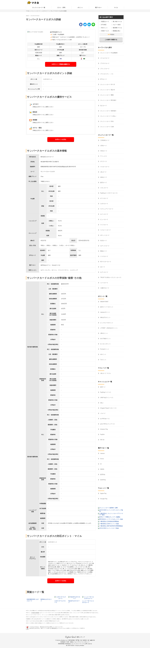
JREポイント (104, 333)
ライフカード (104, 224)
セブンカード (104, 272)
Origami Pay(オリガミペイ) (108, 408)
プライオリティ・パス (106, 74)
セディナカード (104, 246)
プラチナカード (104, 63)
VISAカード (103, 151)
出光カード (103, 240)
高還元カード (105, 21)
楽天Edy (102, 474)
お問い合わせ (88, 643)
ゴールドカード (104, 58)
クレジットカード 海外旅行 (108, 111)
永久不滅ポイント (105, 338)
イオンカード (104, 188)
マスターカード (104, 166)
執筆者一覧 (86, 640)
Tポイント (103, 359)
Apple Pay (103, 493)
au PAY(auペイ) (104, 418)
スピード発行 (117, 24)
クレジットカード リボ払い (108, 116)
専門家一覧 (79, 640)
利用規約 (63, 642)
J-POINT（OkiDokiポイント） (109, 328)
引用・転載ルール (71, 642)
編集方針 (92, 640)
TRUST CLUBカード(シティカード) (110, 277)
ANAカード (103, 177)
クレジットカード (35, 11)
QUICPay (103, 480)
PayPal (102, 434)
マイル (116, 7)
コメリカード (104, 282)
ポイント (80, 7)
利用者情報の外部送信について (66, 643)
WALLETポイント (105, 317)
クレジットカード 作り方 (107, 84)
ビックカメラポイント (106, 323)
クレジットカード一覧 (38, 7)
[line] (93, 24)
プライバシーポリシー (83, 642)
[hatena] (89, 24)
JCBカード (103, 145)
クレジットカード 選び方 (107, 90)
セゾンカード (104, 214)
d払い (102, 403)
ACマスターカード (105, 261)
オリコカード (104, 198)
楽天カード (103, 182)
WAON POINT (104, 301)
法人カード (103, 105)
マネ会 (27, 11)
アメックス (103, 156)
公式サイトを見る (60, 139)
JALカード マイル (105, 373)
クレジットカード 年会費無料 (109, 53)
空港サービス (105, 31)
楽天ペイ (102, 387)
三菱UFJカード (104, 288)
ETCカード (103, 79)
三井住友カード (104, 140)
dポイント (103, 354)
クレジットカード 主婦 (107, 126)
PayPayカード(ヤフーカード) (108, 193)
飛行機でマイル (117, 28)
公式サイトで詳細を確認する (61, 64)
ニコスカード (104, 256)
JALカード (103, 172)
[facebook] (81, 24)
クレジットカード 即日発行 (108, 100)
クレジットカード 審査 (107, 95)
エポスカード (45, 11)
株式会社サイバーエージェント (59, 628)
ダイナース (103, 161)
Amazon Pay (104, 429)
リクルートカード (105, 230)
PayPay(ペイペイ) (105, 392)
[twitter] (85, 24)
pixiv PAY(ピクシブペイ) (107, 424)
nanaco (102, 453)
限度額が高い (117, 31)
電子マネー (98, 7)
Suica (102, 458)
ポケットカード (104, 235)
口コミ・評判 (61, 7)
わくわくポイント (105, 344)
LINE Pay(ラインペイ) (106, 397)
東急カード (103, 251)
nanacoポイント (105, 312)
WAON (102, 469)
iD (101, 464)
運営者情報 (71, 640)
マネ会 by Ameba (35, 612)
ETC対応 (103, 24)
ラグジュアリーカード (106, 209)
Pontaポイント (104, 349)
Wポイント (104, 28)
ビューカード (104, 219)
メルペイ (102, 413)
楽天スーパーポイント (106, 307)
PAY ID (102, 440)
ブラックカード (104, 68)
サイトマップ (80, 643)
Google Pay (103, 498)
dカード (102, 267)
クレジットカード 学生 (107, 121)
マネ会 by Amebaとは (61, 640)
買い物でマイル (117, 21)
